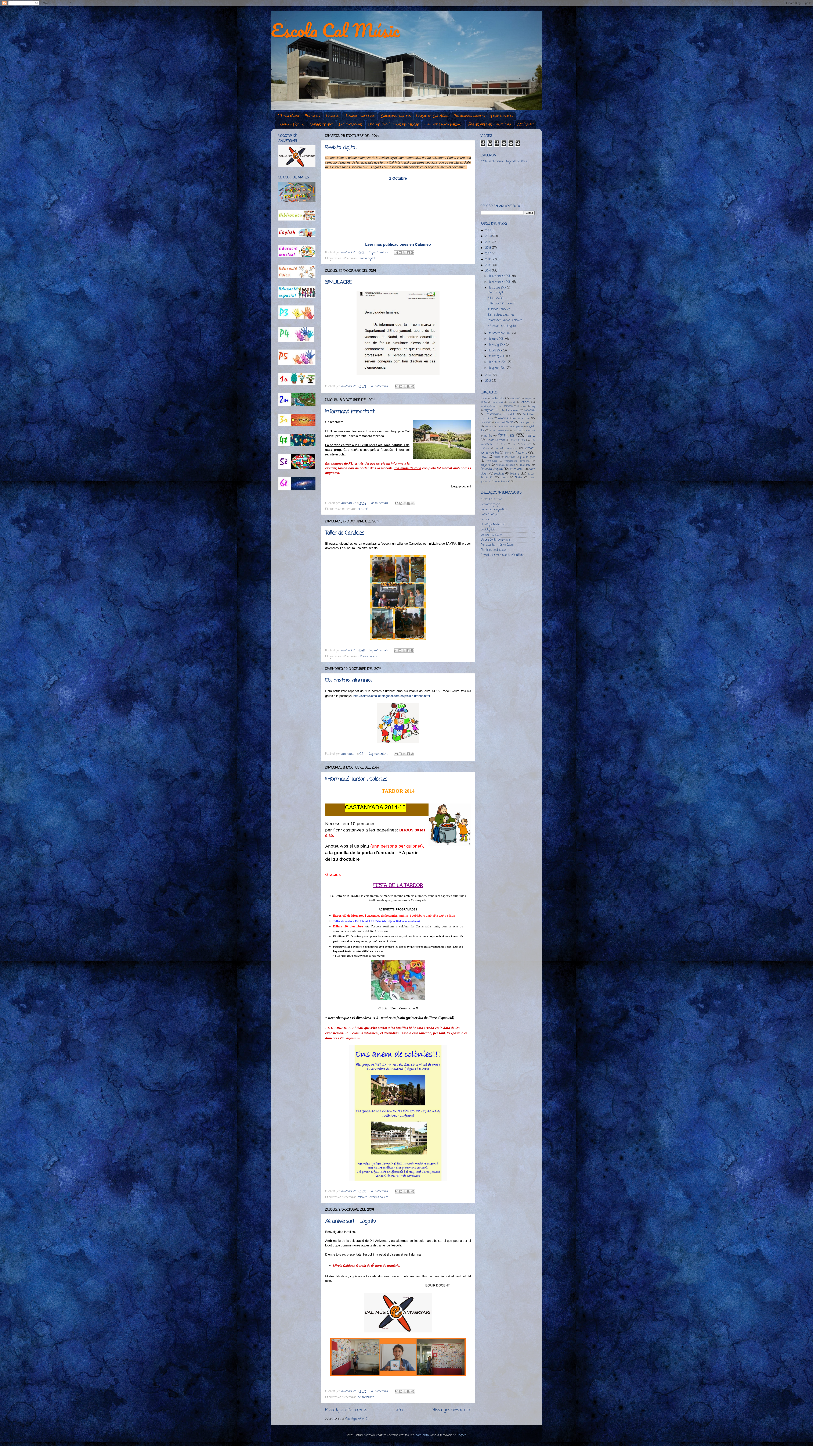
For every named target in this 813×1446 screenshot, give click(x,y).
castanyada (494, 414)
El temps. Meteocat (493, 524)
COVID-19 (525, 124)
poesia (497, 457)
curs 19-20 (486, 422)
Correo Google (489, 514)
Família (488, 436)
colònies (362, 1197)
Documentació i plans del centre (393, 124)
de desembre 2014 (500, 276)
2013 (488, 375)
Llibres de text (321, 124)
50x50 (484, 398)
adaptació (515, 398)
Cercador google (490, 504)
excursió (363, 509)
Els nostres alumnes (469, 116)
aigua (528, 398)
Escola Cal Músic (335, 30)
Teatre (519, 478)
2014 (488, 271)
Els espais (312, 116)
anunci (511, 402)
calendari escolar (509, 410)
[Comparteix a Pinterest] (412, 252)
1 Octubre (398, 178)
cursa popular (527, 423)
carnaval (529, 410)
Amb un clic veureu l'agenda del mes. (504, 161)
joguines (485, 448)
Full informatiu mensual (443, 124)
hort (514, 444)
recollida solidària (505, 465)
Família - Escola (291, 124)
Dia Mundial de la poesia (510, 426)
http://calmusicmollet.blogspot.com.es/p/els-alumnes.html (391, 695)
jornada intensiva (506, 448)
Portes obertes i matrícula (489, 124)
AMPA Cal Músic (491, 499)
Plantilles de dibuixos (493, 550)
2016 (488, 259)
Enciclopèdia (488, 529)
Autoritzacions (350, 124)
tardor (504, 478)
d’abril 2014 (496, 350)
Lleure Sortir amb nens (496, 540)
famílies (363, 656)
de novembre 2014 (500, 282)
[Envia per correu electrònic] (396, 252)
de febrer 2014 (498, 362)
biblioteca (522, 406)
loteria (508, 453)
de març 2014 (497, 356)
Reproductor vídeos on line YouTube (502, 555)
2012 (488, 381)
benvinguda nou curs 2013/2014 (497, 406)
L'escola (332, 116)
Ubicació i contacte (360, 116)
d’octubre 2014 (498, 288)
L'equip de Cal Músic (432, 116)
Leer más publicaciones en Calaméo (398, 244)
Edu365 (485, 519)
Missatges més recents (346, 1410)
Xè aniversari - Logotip (350, 1221)
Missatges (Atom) (355, 1419)
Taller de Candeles (344, 533)
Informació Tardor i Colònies (356, 779)
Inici (399, 1410)
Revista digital (502, 116)
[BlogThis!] (400, 252)
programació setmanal (517, 461)
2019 (488, 242)
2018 (488, 248)
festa (531, 435)
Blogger (461, 1435)
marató (521, 452)
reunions (525, 465)
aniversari (497, 402)
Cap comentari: (379, 252)
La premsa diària (491, 535)
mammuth (422, 1435)
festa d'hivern (496, 440)
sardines (499, 474)
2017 (488, 253)
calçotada (489, 410)
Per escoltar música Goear (497, 545)
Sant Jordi (516, 469)
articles (525, 402)
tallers (373, 656)
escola (517, 430)
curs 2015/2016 (504, 423)
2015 (488, 265)
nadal (484, 457)
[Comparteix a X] (404, 252)
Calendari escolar (395, 116)
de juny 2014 (497, 339)
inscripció (526, 444)
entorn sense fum (500, 430)
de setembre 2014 (500, 333)
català (512, 414)
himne (503, 444)
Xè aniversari (366, 1397)
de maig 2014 (497, 345)
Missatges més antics (451, 1410)
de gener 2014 (498, 368)
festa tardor (518, 440)
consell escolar (521, 418)
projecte (485, 465)
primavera (492, 461)
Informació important (350, 412)
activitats (498, 398)
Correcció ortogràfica (494, 509)
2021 (488, 230)
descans (489, 426)
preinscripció (527, 457)
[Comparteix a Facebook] (408, 252)
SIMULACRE (338, 282)
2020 (488, 236)
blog (533, 406)
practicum (510, 457)
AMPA (484, 402)
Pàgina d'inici (288, 116)
